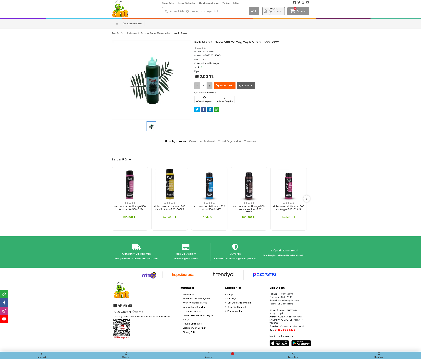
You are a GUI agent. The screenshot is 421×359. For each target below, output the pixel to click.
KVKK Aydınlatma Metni (195, 302)
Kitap (230, 294)
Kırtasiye (231, 298)
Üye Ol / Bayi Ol (275, 12)
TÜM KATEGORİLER (131, 23)
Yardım (226, 3)
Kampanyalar (234, 311)
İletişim (236, 3)
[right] (307, 198)
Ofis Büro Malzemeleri (239, 302)
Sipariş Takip (168, 3)
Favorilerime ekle (206, 92)
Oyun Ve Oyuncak (237, 307)
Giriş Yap (273, 8)
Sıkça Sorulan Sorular (209, 3)
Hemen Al (247, 85)
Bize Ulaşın (277, 288)
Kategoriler (233, 288)
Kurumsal (187, 288)
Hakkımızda (189, 294)
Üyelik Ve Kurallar (192, 311)
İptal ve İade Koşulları (194, 307)
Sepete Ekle (226, 85)
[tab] (175, 141)
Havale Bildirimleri (186, 3)
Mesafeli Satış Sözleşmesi (196, 298)
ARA (253, 11)
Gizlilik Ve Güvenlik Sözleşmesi (199, 315)
